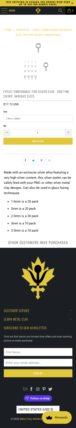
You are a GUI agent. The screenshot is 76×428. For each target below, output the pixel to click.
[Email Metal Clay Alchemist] (25, 389)
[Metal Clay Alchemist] (38, 10)
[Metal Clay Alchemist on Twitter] (50, 389)
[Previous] (5, 48)
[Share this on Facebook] (25, 161)
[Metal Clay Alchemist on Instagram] (38, 389)
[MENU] (2, 10)
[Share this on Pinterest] (41, 161)
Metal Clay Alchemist (32, 418)
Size (5, 112)
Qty (4, 126)
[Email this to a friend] (49, 161)
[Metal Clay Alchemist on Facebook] (31, 389)
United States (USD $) (35, 409)
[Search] (60, 10)
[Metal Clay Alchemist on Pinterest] (44, 389)
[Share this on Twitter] (33, 161)
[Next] (70, 48)
